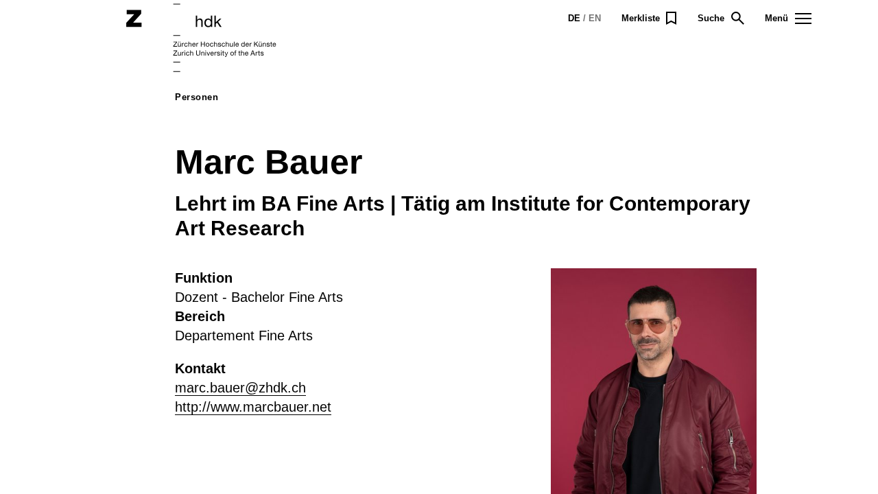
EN (595, 18)
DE (574, 18)
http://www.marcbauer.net (253, 406)
